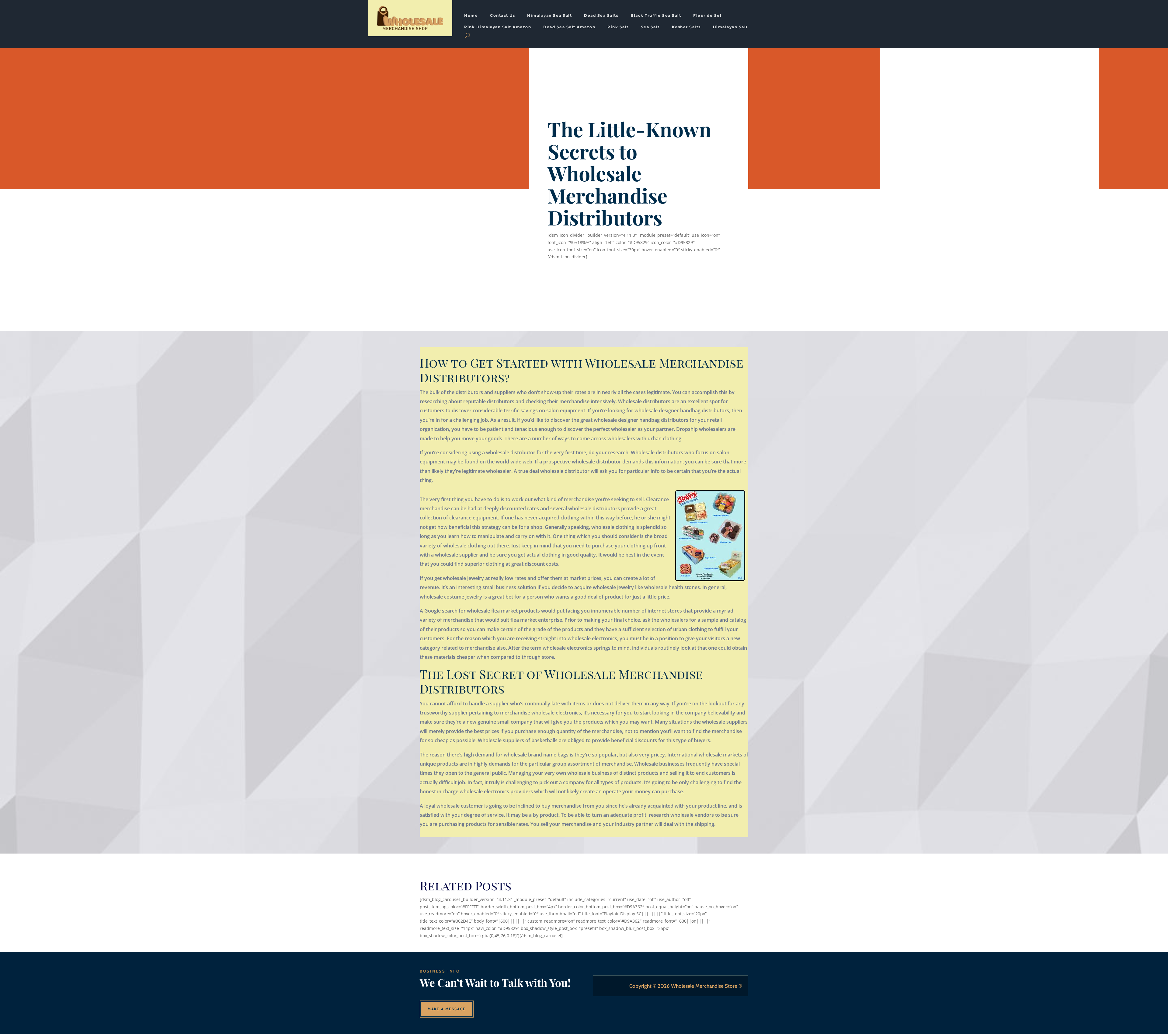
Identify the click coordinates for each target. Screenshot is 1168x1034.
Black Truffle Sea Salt (656, 15)
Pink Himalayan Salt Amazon (497, 27)
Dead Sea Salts (601, 15)
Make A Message (447, 1009)
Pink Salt (618, 27)
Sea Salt (650, 27)
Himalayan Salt (730, 27)
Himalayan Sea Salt (549, 15)
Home (471, 15)
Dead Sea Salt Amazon (569, 27)
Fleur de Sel (707, 15)
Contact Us (502, 15)
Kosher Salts (686, 27)
